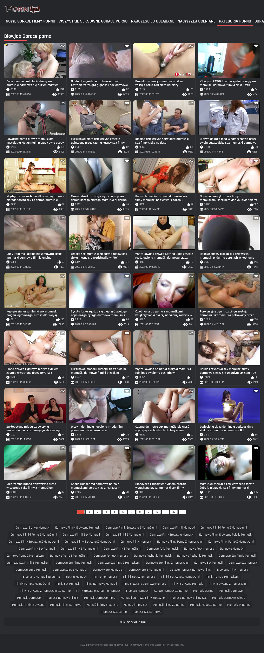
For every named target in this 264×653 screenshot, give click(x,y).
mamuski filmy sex (135, 605)
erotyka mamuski (76, 577)
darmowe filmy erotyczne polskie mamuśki (225, 535)
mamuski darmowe (231, 591)
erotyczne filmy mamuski (232, 570)
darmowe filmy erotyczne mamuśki (171, 535)
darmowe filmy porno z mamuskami (231, 542)
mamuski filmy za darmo (168, 605)
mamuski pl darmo (238, 605)
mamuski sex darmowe (146, 612)
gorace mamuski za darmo (170, 591)
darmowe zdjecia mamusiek (70, 570)
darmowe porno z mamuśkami (69, 556)
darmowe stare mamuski (31, 570)
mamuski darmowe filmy (99, 598)
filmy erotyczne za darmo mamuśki (98, 591)
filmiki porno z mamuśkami (33, 584)
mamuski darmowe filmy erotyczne (143, 598)
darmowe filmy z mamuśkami (122, 549)
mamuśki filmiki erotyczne (28, 605)
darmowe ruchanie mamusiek (152, 556)
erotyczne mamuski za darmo (41, 577)
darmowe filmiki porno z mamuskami (223, 528)
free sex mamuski (137, 591)
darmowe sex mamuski (208, 563)
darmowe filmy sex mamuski (37, 549)
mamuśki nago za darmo (206, 605)
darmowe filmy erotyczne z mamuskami (34, 542)
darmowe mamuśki (232, 549)
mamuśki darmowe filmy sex (188, 598)
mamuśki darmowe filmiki (62, 598)
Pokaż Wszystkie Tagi (132, 622)
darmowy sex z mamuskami (146, 570)
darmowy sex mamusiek (108, 570)
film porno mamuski (104, 577)
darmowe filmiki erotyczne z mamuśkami (131, 528)
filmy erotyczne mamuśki (187, 584)
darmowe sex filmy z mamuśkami (119, 563)
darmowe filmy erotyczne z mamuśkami (90, 542)
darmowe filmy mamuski (135, 542)
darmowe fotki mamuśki (199, 549)
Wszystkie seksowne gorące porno (93, 21)
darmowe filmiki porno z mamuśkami (34, 535)
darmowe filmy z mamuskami (79, 549)
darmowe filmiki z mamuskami (125, 535)
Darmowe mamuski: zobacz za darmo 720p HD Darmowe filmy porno (120, 644)
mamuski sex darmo (114, 612)
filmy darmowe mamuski (101, 584)
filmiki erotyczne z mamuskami (180, 577)
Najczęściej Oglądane (152, 21)
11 (165, 512)
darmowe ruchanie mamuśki (195, 556)
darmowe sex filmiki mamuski (237, 556)
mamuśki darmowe (29, 598)
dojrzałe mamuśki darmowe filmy (190, 570)
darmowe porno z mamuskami (25, 556)
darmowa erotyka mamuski (33, 528)
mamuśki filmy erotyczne (102, 605)
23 (173, 512)
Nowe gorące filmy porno (30, 21)
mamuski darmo (203, 591)
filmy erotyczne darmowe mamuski (144, 584)
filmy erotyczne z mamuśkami (227, 584)
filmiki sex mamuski (67, 584)
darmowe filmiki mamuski (179, 528)
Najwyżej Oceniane (197, 21)
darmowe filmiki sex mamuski (81, 535)
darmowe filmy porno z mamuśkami (180, 542)
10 (157, 512)
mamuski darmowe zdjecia (228, 598)
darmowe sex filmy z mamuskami (167, 563)
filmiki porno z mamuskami (222, 577)
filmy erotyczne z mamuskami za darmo (45, 591)
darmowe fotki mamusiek (162, 549)
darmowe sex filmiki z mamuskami (28, 563)
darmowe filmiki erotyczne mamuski (77, 528)
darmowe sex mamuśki (243, 563)
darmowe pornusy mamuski (111, 556)
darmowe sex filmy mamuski (74, 563)
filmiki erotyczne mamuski (139, 577)
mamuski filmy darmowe (65, 605)
